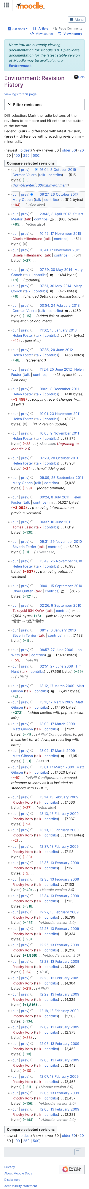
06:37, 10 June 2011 (56, 522)
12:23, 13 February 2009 (59, 961)
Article (43, 28)
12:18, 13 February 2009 (59, 1011)
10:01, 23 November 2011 (60, 413)
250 (26, 155)
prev (24, 169)
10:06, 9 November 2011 (59, 433)
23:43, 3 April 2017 (55, 214)
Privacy (9, 1167)
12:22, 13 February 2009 (59, 994)
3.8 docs (18, 29)
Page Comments (70, 28)
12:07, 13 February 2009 (59, 1076)
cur (15, 194)
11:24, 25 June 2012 (56, 369)
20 (81, 150)
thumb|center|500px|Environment (40, 185)
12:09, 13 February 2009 (59, 1027)
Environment (20, 65)
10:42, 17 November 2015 (60, 233)
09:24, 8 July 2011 (54, 497)
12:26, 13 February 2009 (59, 928)
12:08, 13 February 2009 (59, 1043)
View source (44, 33)
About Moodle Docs (18, 1173)
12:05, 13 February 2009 (59, 1109)
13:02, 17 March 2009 (57, 750)
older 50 (69, 150)
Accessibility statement (20, 1186)
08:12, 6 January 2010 (58, 630)
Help (81, 77)
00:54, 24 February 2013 (60, 305)
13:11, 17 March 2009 (56, 702)
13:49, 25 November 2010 (61, 561)
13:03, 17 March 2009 (57, 724)
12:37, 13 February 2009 (59, 846)
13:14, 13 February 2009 (59, 797)
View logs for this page (20, 94)
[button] (44, 104)
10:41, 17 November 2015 (60, 250)
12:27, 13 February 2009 (59, 912)
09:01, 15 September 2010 (61, 586)
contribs (55, 175)
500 (36, 155)
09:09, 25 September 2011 (61, 477)
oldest (26, 150)
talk (42, 175)
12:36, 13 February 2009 (59, 863)
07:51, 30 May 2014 (55, 286)
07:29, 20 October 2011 (59, 458)
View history (73, 33)
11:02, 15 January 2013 (58, 330)
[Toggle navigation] (5, 6)
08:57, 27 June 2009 (56, 650)
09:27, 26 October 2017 (59, 194)
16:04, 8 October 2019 (58, 169)
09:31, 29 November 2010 (61, 541)
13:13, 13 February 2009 (59, 813)
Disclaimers (12, 1179)
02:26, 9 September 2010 (60, 605)
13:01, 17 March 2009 (57, 767)
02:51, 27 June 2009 (56, 666)
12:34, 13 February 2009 (59, 896)
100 (17, 155)
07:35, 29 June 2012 (56, 350)
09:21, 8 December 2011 (59, 389)
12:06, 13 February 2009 (59, 1093)
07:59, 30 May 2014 (56, 269)
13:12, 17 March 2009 (57, 686)
